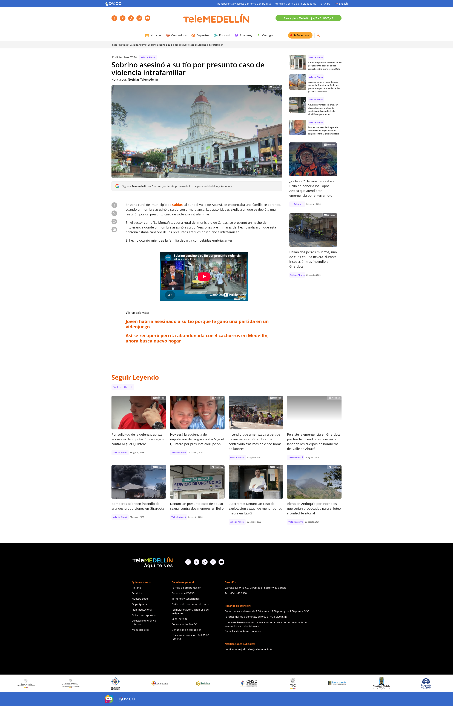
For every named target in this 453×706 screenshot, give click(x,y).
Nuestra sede (140, 598)
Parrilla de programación (186, 587)
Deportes (200, 35)
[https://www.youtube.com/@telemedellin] (221, 562)
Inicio (114, 44)
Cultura (297, 204)
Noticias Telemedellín (143, 79)
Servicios (137, 593)
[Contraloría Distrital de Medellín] (144, 683)
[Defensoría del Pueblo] (366, 683)
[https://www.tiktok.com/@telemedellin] (205, 562)
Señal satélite (180, 618)
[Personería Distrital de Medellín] (277, 683)
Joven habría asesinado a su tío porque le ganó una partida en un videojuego (197, 324)
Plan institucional (142, 609)
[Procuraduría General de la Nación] (55, 683)
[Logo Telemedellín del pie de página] (152, 562)
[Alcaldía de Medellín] (322, 683)
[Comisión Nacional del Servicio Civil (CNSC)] (188, 683)
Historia (136, 587)
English (343, 3)
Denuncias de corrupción (187, 629)
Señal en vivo (301, 35)
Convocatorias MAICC (184, 624)
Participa (325, 3)
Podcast (222, 35)
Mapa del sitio (140, 629)
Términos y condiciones (186, 598)
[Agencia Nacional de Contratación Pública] (11, 683)
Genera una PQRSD (183, 593)
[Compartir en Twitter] (114, 213)
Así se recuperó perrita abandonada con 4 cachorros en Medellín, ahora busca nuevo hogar (197, 338)
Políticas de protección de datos (190, 604)
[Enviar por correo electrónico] (114, 229)
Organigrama (140, 604)
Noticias (153, 35)
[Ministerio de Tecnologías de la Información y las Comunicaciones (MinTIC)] (233, 683)
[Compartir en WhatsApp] (114, 221)
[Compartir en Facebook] (114, 205)
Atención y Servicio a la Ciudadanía (295, 3)
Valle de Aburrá (138, 44)
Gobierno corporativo (144, 615)
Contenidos (176, 35)
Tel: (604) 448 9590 (236, 593)
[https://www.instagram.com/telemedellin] (213, 562)
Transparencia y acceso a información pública (244, 3)
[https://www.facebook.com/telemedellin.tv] (188, 562)
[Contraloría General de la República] (100, 683)
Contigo (265, 35)
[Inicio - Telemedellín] (216, 18)
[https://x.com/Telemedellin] (196, 562)
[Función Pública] (411, 683)
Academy (243, 35)
